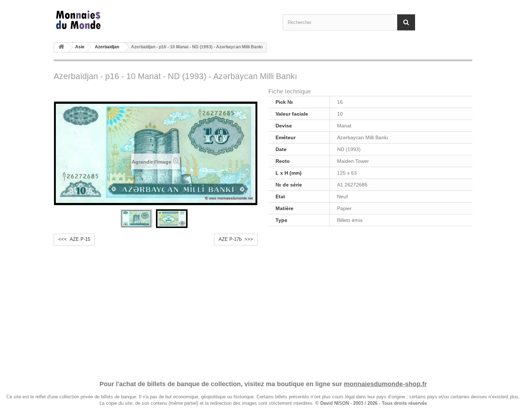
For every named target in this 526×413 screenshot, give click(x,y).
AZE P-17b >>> (236, 239)
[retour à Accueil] (61, 47)
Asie (79, 46)
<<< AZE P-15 (74, 239)
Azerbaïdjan (107, 46)
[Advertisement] (263, 306)
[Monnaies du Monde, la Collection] (120, 20)
